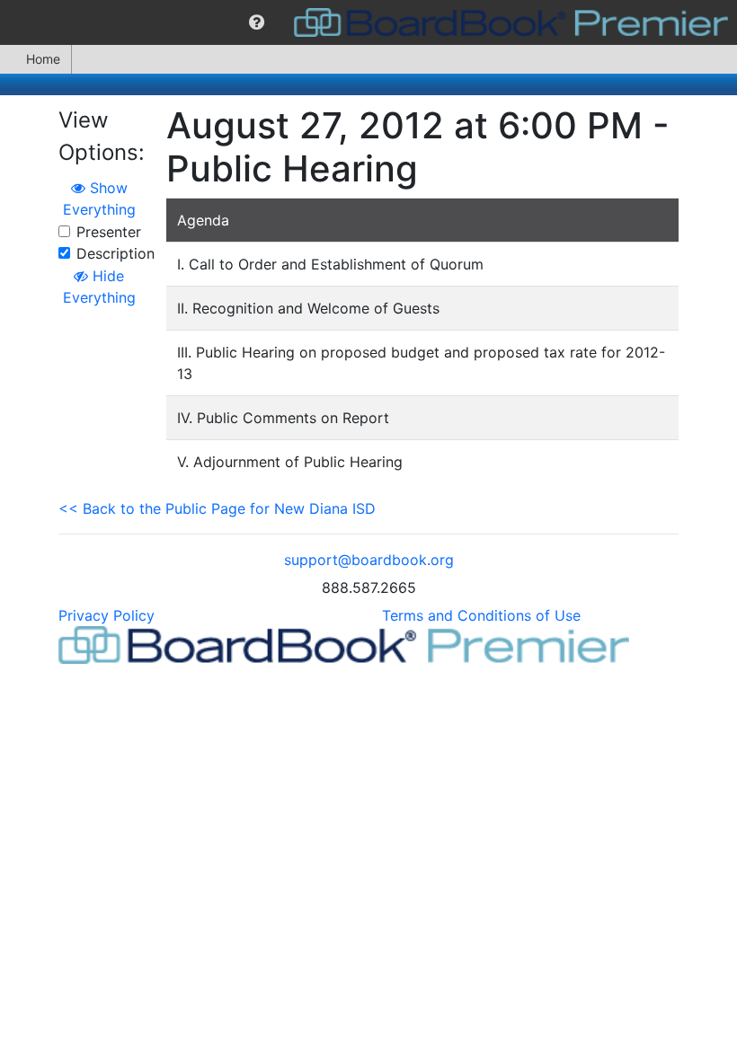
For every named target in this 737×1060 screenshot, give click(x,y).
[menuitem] (256, 22)
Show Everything (99, 198)
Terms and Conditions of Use (481, 615)
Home (43, 58)
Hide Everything (99, 286)
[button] (257, 22)
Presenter (108, 232)
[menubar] (368, 22)
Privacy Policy (106, 615)
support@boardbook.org (369, 560)
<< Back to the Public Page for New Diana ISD (217, 508)
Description (115, 253)
